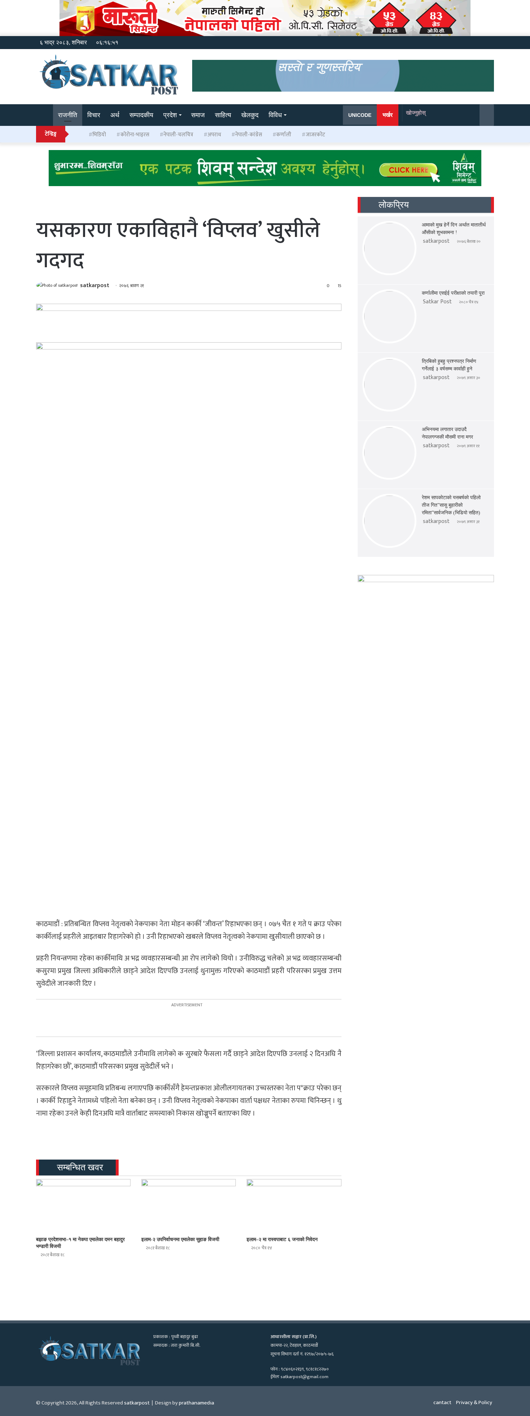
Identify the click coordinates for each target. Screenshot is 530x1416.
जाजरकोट (315, 134)
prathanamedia (196, 1402)
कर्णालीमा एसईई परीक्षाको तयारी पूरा (453, 293)
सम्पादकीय (141, 115)
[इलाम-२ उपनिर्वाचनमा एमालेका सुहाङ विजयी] (188, 1205)
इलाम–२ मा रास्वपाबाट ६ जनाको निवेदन (282, 1239)
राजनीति (67, 115)
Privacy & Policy (474, 1402)
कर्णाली (283, 134)
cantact (442, 1402)
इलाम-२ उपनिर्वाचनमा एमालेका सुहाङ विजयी (180, 1239)
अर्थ (114, 115)
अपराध (214, 134)
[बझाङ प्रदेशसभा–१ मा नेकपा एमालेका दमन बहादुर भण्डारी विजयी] (83, 1205)
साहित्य (223, 115)
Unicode (359, 115)
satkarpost (94, 285)
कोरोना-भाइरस (134, 134)
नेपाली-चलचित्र (178, 134)
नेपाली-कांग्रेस (248, 134)
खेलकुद (250, 115)
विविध (275, 115)
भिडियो (99, 134)
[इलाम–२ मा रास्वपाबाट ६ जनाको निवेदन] (294, 1205)
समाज (198, 115)
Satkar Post (437, 302)
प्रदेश (170, 115)
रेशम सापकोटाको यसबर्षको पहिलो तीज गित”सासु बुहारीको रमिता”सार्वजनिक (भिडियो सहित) (451, 505)
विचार (93, 115)
